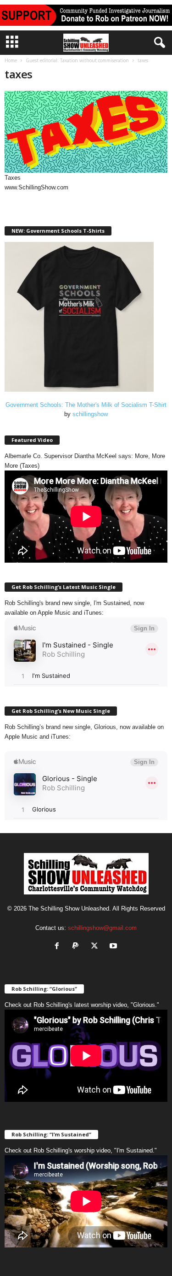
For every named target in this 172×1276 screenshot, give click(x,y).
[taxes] (86, 132)
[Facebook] (59, 946)
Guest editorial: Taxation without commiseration (77, 60)
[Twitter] (96, 946)
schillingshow (90, 414)
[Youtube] (114, 946)
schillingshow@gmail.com (102, 927)
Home (11, 60)
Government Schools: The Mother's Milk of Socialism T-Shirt (86, 404)
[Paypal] (77, 946)
